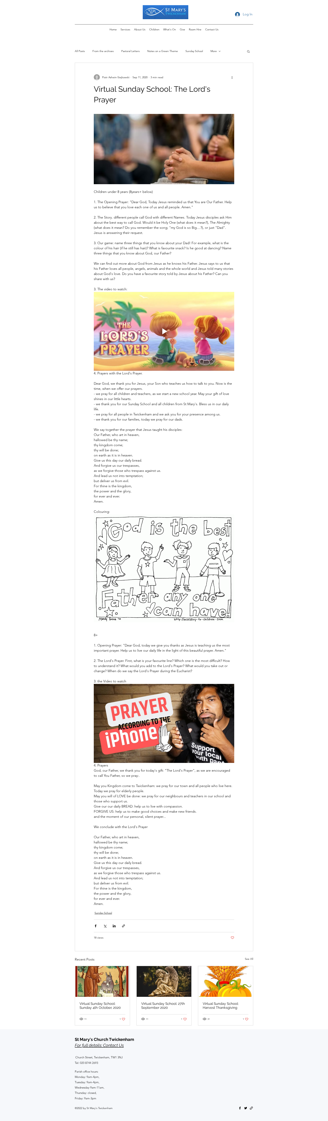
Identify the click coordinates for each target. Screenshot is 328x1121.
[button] (248, 51)
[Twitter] (246, 1108)
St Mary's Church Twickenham (104, 1039)
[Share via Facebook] (95, 926)
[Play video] (164, 331)
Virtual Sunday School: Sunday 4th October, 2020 (100, 1006)
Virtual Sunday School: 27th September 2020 (163, 1006)
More (214, 51)
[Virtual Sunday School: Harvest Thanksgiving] (225, 981)
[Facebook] (240, 1108)
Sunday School (194, 51)
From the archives (103, 51)
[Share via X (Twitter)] (105, 926)
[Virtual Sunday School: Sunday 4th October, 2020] (102, 981)
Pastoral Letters (130, 51)
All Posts (80, 51)
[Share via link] (123, 926)
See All (249, 959)
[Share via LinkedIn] (114, 926)
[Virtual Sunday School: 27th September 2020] (164, 981)
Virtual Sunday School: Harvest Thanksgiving (221, 1006)
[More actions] (232, 77)
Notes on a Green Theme (162, 51)
